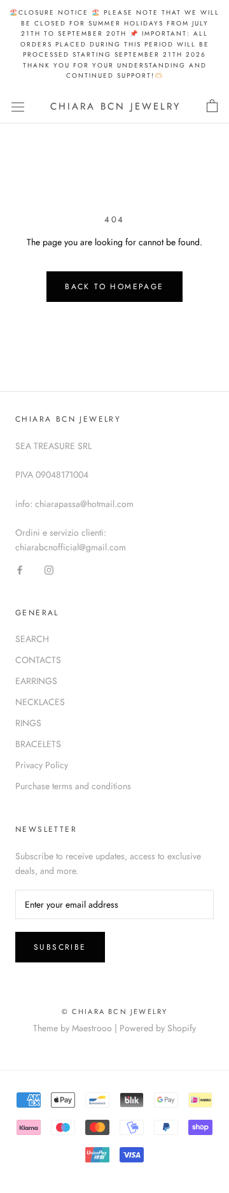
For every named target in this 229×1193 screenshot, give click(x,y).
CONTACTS (38, 660)
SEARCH (32, 638)
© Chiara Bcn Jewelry (115, 1011)
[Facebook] (19, 569)
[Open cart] (212, 106)
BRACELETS (38, 744)
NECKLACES (40, 702)
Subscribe (60, 947)
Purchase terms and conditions (73, 786)
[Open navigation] (17, 106)
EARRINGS (36, 681)
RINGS (28, 723)
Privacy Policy (41, 765)
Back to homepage (114, 286)
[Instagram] (49, 569)
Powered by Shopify (158, 1028)
